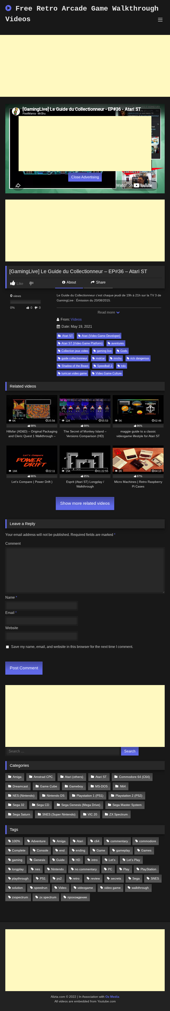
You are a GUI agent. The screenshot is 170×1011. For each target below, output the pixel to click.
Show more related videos (85, 503)
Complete (18, 850)
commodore (147, 841)
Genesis (39, 860)
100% (16, 841)
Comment (13, 543)
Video (62, 887)
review (95, 878)
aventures (117, 343)
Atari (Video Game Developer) (101, 335)
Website (11, 628)
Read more (107, 312)
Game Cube (48, 786)
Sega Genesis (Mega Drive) (80, 805)
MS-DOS (101, 786)
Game (101, 850)
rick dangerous (139, 358)
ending (80, 850)
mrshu (118, 358)
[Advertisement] (85, 66)
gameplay (123, 850)
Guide (60, 860)
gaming (17, 860)
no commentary (86, 869)
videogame (85, 887)
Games (146, 850)
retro (76, 878)
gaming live (104, 350)
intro (94, 860)
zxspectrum (20, 897)
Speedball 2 (104, 365)
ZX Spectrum (118, 814)
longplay (18, 869)
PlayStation (148, 869)
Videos (76, 319)
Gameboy (76, 786)
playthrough (20, 878)
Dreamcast (20, 786)
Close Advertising (85, 177)
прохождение (77, 897)
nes (37, 869)
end (62, 850)
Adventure (38, 841)
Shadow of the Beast (75, 365)
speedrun (40, 887)
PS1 (43, 878)
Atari (80, 841)
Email (11, 613)
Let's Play (133, 860)
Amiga (17, 777)
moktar (100, 358)
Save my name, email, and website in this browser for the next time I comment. (72, 647)
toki (123, 365)
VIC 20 (92, 814)
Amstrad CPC (43, 777)
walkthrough (140, 887)
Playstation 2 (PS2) (129, 795)
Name (11, 597)
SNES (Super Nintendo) (58, 814)
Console (42, 850)
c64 (96, 841)
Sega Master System (127, 805)
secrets (116, 878)
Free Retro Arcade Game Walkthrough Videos (81, 14)
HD (78, 860)
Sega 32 (18, 805)
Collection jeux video (75, 350)
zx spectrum (47, 897)
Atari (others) (74, 777)
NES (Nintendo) (24, 795)
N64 (123, 786)
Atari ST (67, 335)
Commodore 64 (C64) (134, 777)
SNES (155, 878)
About (71, 282)
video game (112, 887)
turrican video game (74, 373)
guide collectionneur (74, 358)
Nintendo (57, 869)
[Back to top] (156, 998)
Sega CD (43, 805)
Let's (112, 860)
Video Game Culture (109, 373)
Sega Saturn (21, 814)
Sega (136, 878)
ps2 (59, 878)
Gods (123, 350)
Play (126, 869)
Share (100, 282)
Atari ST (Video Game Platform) (82, 343)
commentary (119, 841)
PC (110, 869)
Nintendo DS (55, 795)
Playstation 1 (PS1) (90, 795)
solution (17, 887)
